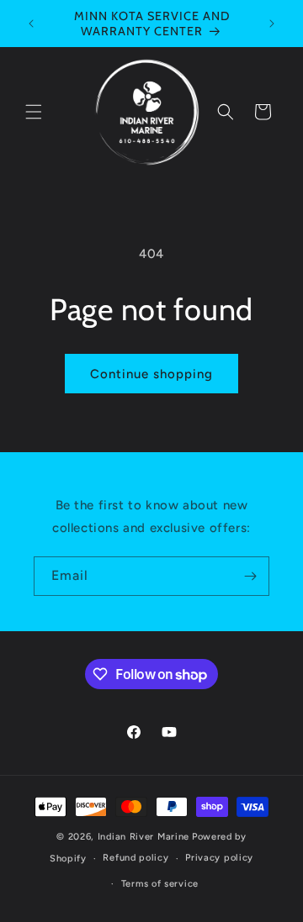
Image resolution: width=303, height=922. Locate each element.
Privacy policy (219, 857)
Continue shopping (151, 374)
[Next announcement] (271, 23)
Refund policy (135, 857)
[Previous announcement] (31, 23)
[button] (33, 111)
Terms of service (160, 883)
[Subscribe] (249, 576)
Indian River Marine (143, 836)
